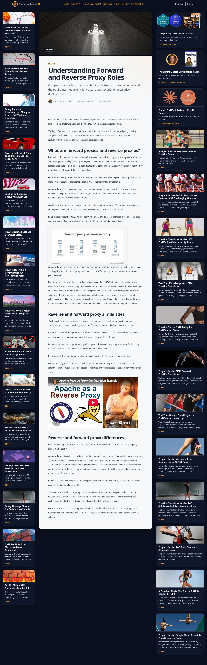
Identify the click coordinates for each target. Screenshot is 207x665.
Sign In (190, 4)
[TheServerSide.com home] (15, 4)
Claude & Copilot (92, 3)
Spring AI (76, 3)
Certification (137, 3)
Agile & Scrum (121, 3)
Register (179, 4)
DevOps (107, 3)
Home (66, 3)
